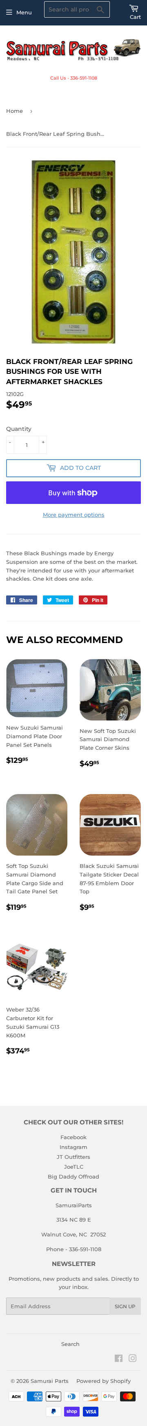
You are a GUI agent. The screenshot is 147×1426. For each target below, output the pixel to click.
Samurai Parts (50, 1381)
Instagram (73, 1147)
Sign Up (125, 1306)
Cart (135, 17)
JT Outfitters (73, 1157)
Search (70, 1344)
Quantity (18, 429)
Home (14, 111)
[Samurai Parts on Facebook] (118, 1359)
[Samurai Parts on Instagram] (133, 1359)
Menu (24, 12)
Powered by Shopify (103, 1381)
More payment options (74, 514)
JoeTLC (73, 1166)
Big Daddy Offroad (73, 1176)
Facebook (73, 1137)
